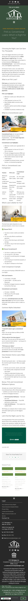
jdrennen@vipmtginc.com (14, 3)
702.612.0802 (14, 7)
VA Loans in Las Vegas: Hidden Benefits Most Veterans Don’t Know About (22, 481)
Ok (23, 598)
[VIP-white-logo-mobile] (14, 10)
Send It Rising (14, 590)
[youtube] (15, 2)
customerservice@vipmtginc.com (15, 564)
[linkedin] (18, 2)
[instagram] (12, 2)
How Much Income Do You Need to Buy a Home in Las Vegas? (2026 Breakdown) (10, 481)
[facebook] (10, 2)
